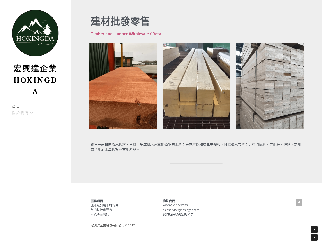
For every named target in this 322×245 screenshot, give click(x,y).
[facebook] (299, 202)
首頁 (16, 106)
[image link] (35, 32)
